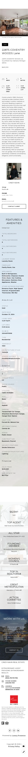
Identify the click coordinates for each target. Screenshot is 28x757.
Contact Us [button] (14, 650)
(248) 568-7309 (7, 195)
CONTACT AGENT (14, 206)
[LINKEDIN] (18, 730)
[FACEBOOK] (9, 730)
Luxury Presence (19, 735)
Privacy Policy (14, 746)
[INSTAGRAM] (14, 730)
